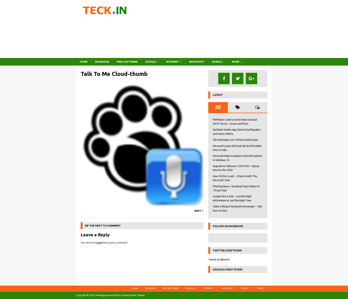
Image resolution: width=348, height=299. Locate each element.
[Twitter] (237, 78)
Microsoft (196, 61)
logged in (100, 242)
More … (237, 61)
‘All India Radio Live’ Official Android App (235, 139)
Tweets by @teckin (219, 259)
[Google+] (251, 78)
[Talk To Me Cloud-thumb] (142, 203)
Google (150, 61)
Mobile (217, 61)
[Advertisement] (205, 29)
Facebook (102, 61)
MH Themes (138, 295)
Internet (172, 61)
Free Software (127, 61)
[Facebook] (224, 78)
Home (84, 61)
